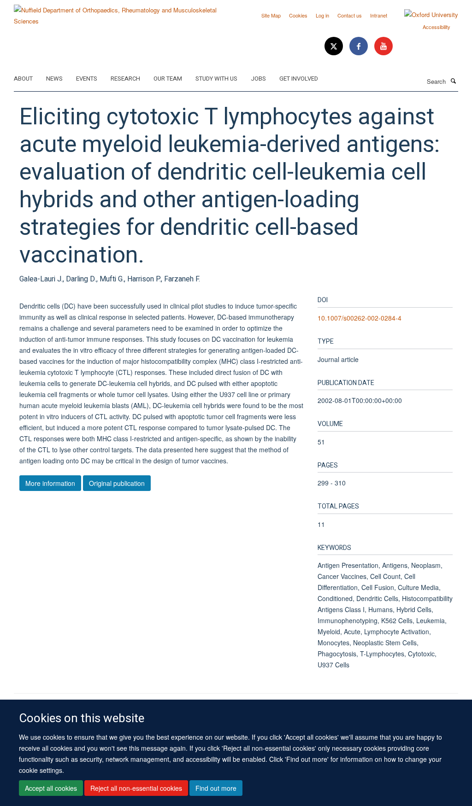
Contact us (349, 15)
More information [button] (50, 483)
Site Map (271, 15)
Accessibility (436, 26)
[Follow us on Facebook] (359, 46)
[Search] (453, 81)
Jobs (258, 78)
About (23, 78)
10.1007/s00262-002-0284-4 (359, 317)
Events (86, 78)
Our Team (167, 78)
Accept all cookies (51, 788)
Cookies (298, 15)
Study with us (216, 78)
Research (125, 78)
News (54, 78)
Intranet (378, 15)
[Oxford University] (424, 14)
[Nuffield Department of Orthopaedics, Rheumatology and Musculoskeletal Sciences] (121, 12)
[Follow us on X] (334, 46)
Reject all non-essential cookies (136, 788)
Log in (322, 15)
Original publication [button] (117, 483)
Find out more (215, 788)
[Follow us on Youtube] (383, 46)
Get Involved (298, 78)
